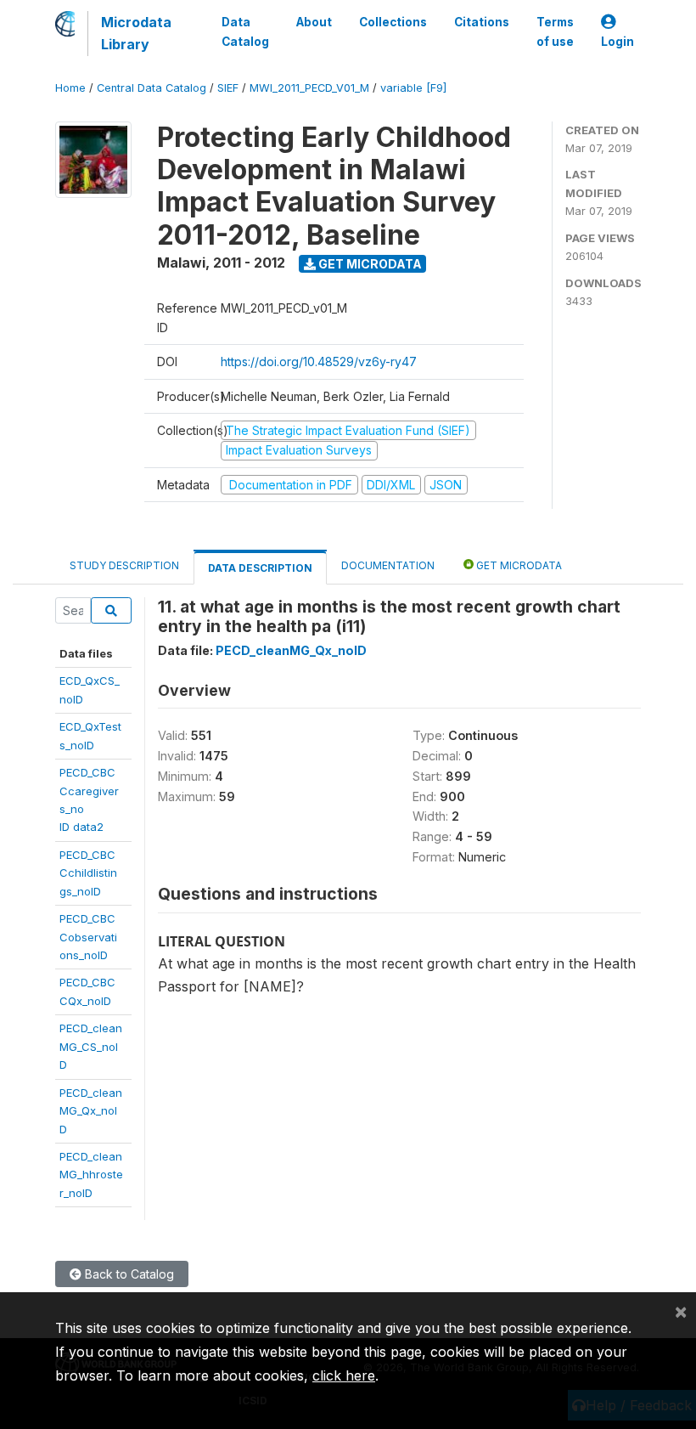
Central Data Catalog (151, 88)
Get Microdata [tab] (518, 565)
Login (617, 41)
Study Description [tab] (124, 565)
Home (70, 88)
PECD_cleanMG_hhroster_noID (91, 1174)
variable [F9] (413, 88)
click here (343, 1375)
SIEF (228, 88)
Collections (393, 22)
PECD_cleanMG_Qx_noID (90, 1111)
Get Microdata (369, 264)
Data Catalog (245, 31)
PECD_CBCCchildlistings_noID (88, 873)
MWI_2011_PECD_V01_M (309, 88)
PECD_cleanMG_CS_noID (90, 1046)
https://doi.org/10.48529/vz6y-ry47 (319, 361)
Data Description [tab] (260, 568)
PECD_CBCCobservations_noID (88, 937)
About (314, 22)
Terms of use (555, 31)
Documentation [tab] (388, 565)
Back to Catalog (127, 1274)
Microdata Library (136, 33)
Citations (481, 22)
